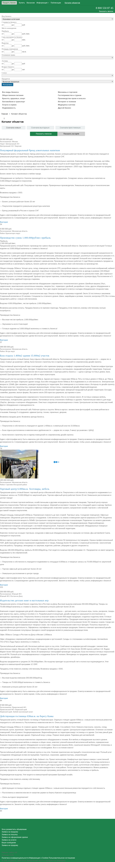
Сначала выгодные (40, 127)
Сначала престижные (70, 127)
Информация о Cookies (38, 858)
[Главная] (4, 114)
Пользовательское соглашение (62, 858)
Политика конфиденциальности (15, 858)
